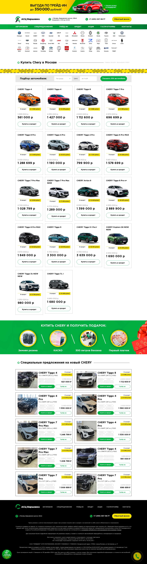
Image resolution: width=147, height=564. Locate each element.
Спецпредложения (43, 27)
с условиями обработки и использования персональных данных (100, 529)
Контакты (127, 27)
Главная (107, 62)
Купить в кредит (29, 124)
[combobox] (63, 78)
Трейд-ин (63, 27)
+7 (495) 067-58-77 (97, 19)
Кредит (77, 27)
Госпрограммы (107, 27)
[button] (34, 387)
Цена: (76, 78)
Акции (91, 27)
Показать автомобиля (113, 78)
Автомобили (22, 27)
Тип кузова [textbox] (59, 78)
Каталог (113, 62)
